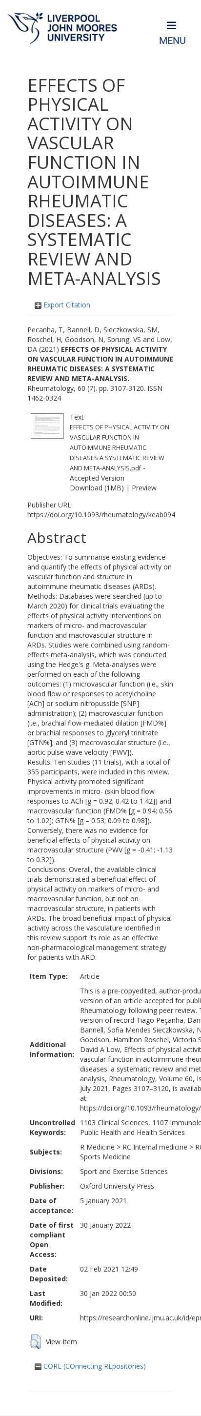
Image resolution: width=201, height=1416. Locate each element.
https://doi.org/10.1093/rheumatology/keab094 (101, 514)
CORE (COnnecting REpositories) (93, 1366)
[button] (35, 1342)
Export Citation (65, 304)
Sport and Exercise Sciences (124, 1171)
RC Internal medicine (154, 1147)
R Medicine (97, 1147)
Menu (172, 40)
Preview (144, 487)
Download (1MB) (97, 487)
